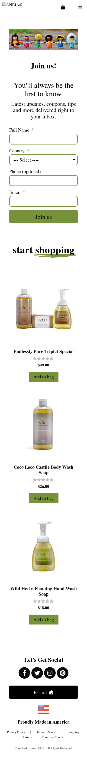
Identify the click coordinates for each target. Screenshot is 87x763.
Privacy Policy (16, 732)
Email (15, 192)
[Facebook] (24, 673)
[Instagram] (50, 673)
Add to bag (43, 377)
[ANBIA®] (12, 7)
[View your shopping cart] (62, 7)
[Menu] (80, 8)
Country (17, 151)
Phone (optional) (25, 171)
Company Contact (53, 737)
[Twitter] (37, 673)
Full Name (19, 130)
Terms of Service (49, 732)
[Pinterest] (62, 673)
